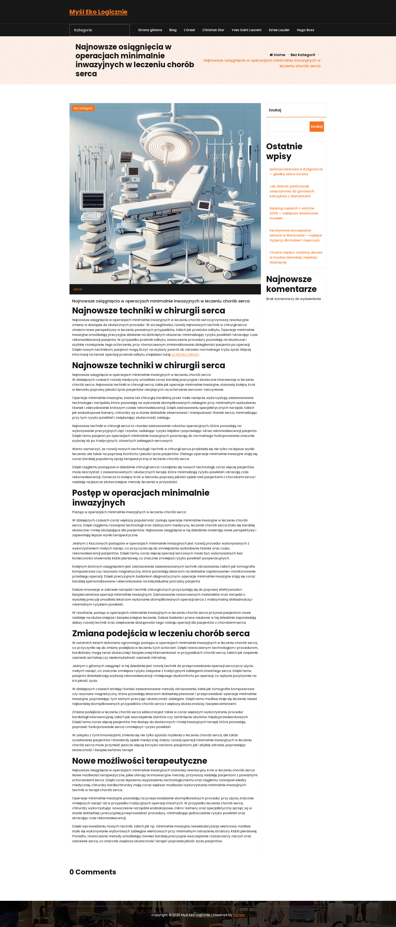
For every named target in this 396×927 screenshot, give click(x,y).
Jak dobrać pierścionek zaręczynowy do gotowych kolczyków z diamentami (292, 191)
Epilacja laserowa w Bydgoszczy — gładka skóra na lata (296, 171)
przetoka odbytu (185, 354)
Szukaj (275, 110)
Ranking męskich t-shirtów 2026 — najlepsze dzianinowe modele (294, 213)
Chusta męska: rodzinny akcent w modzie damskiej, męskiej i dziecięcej (296, 257)
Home (279, 54)
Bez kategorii (303, 54)
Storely (239, 915)
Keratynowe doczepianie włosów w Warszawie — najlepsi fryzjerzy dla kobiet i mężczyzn (296, 235)
